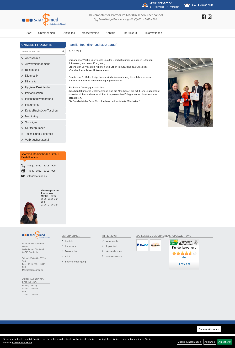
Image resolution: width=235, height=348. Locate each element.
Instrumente (32, 104)
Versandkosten (114, 251)
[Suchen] (63, 51)
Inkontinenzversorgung (39, 98)
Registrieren (158, 7)
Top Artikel (111, 246)
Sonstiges (31, 122)
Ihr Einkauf (130, 32)
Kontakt (110, 32)
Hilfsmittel (31, 81)
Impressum (71, 246)
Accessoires (32, 58)
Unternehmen (46, 32)
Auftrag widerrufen (209, 329)
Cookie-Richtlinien (22, 342)
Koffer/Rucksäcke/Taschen (41, 110)
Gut (184, 257)
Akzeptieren (224, 341)
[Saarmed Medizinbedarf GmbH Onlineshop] (44, 19)
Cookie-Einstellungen (189, 341)
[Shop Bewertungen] (184, 253)
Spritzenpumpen (35, 127)
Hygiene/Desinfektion (38, 87)
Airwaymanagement (37, 63)
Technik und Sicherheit (39, 133)
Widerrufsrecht (114, 256)
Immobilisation (34, 93)
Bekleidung (32, 69)
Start (28, 32)
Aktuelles (69, 32)
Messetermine (90, 32)
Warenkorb (112, 241)
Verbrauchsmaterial (37, 139)
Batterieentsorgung (75, 261)
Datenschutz (72, 251)
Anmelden (174, 7)
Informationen (153, 32)
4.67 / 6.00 (184, 264)
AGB (67, 256)
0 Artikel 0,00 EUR (202, 5)
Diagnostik (31, 75)
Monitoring (31, 116)
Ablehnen (210, 341)
